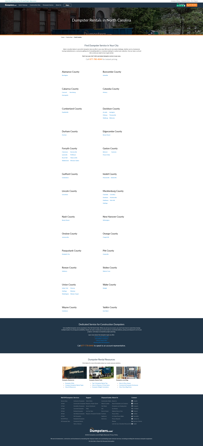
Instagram (135, 406)
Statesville (113, 177)
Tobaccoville (73, 157)
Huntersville (113, 197)
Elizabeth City (66, 254)
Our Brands (115, 408)
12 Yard (63, 406)
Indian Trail (65, 288)
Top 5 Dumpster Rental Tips (100, 383)
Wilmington (106, 220)
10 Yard (63, 403)
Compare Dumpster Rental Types (74, 385)
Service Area (69, 37)
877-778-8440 (87, 346)
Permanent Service (49, 6)
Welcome (112, 118)
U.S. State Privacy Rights (118, 416)
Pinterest (135, 411)
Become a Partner (137, 421)
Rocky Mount (106, 135)
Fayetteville (65, 112)
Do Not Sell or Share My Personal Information (101, 441)
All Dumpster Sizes (65, 421)
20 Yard (63, 411)
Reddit (135, 423)
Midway (105, 115)
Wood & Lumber (105, 403)
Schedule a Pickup (175, 1)
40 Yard (63, 416)
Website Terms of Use (117, 411)
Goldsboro (65, 311)
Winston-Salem (74, 160)
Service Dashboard (90, 406)
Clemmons (65, 152)
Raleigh (105, 288)
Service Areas (64, 401)
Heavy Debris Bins (102, 340)
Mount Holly (106, 155)
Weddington (65, 294)
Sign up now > (33, 1)
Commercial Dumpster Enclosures (128, 385)
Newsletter (136, 416)
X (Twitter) (135, 408)
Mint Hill (112, 200)
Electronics (104, 418)
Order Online (89, 401)
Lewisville (64, 155)
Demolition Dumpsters (79, 406)
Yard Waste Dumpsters (79, 413)
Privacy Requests (116, 418)
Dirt (102, 408)
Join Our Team (89, 411)
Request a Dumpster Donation (93, 413)
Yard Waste (104, 406)
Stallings (105, 203)
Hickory (105, 92)
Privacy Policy (115, 413)
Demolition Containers (101, 338)
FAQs (87, 408)
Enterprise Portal (186, 1)
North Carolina (78, 37)
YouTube (135, 413)
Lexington (112, 112)
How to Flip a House (125, 383)
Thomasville (112, 115)
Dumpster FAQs (69, 383)
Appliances (104, 416)
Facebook (135, 403)
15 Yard (63, 408)
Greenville (105, 254)
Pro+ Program (194, 1)
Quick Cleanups (24, 6)
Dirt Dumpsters (77, 416)
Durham (64, 135)
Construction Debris (106, 401)
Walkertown (65, 160)
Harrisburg (73, 92)
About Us (59, 6)
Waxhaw (72, 291)
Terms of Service (77, 423)
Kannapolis (65, 95)
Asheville (105, 75)
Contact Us (136, 418)
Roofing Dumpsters (78, 411)
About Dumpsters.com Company (120, 403)
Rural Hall (64, 157)
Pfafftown (73, 155)
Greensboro (65, 177)
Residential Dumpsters (79, 418)
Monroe (72, 288)
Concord (64, 92)
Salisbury (64, 271)
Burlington (65, 75)
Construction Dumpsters (102, 336)
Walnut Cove (106, 271)
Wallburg (105, 118)
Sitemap (114, 421)
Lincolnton (65, 194)
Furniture (103, 413)
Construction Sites (36, 6)
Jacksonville (65, 237)
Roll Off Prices (64, 418)
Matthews (105, 200)
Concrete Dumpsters (79, 408)
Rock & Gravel (104, 411)
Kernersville (73, 152)
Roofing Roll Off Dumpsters (102, 342)
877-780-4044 (192, 5)
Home (62, 37)
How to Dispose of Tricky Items (101, 385)
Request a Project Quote (92, 403)
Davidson (105, 197)
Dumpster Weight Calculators (100, 387)
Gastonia (113, 152)
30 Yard (63, 413)
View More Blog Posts (125, 387)
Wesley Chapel (74, 294)
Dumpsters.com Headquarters (119, 406)
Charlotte (105, 194)
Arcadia (105, 112)
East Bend (105, 311)
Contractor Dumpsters (79, 401)
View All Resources (70, 387)
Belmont (105, 152)
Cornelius (112, 194)
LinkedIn (135, 401)
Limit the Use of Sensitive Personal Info (121, 423)
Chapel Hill (106, 237)
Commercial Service (78, 421)
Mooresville (106, 177)
